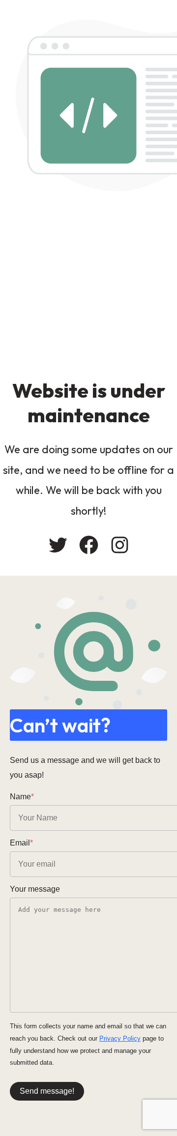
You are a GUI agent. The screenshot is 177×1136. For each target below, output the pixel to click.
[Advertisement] (88, 284)
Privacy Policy (120, 1038)
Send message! (47, 1091)
